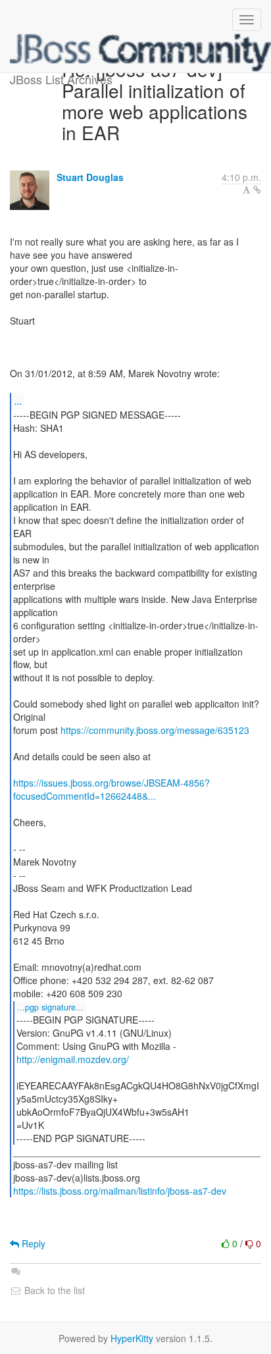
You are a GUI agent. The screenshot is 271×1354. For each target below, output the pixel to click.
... (18, 400)
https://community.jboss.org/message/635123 (155, 730)
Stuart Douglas (90, 177)
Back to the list (53, 1290)
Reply (32, 1243)
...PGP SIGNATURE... (50, 1007)
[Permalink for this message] (257, 189)
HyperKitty (132, 1338)
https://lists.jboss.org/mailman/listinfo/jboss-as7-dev (119, 1190)
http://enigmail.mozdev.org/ (72, 1059)
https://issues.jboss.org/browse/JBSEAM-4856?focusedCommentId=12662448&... (111, 789)
